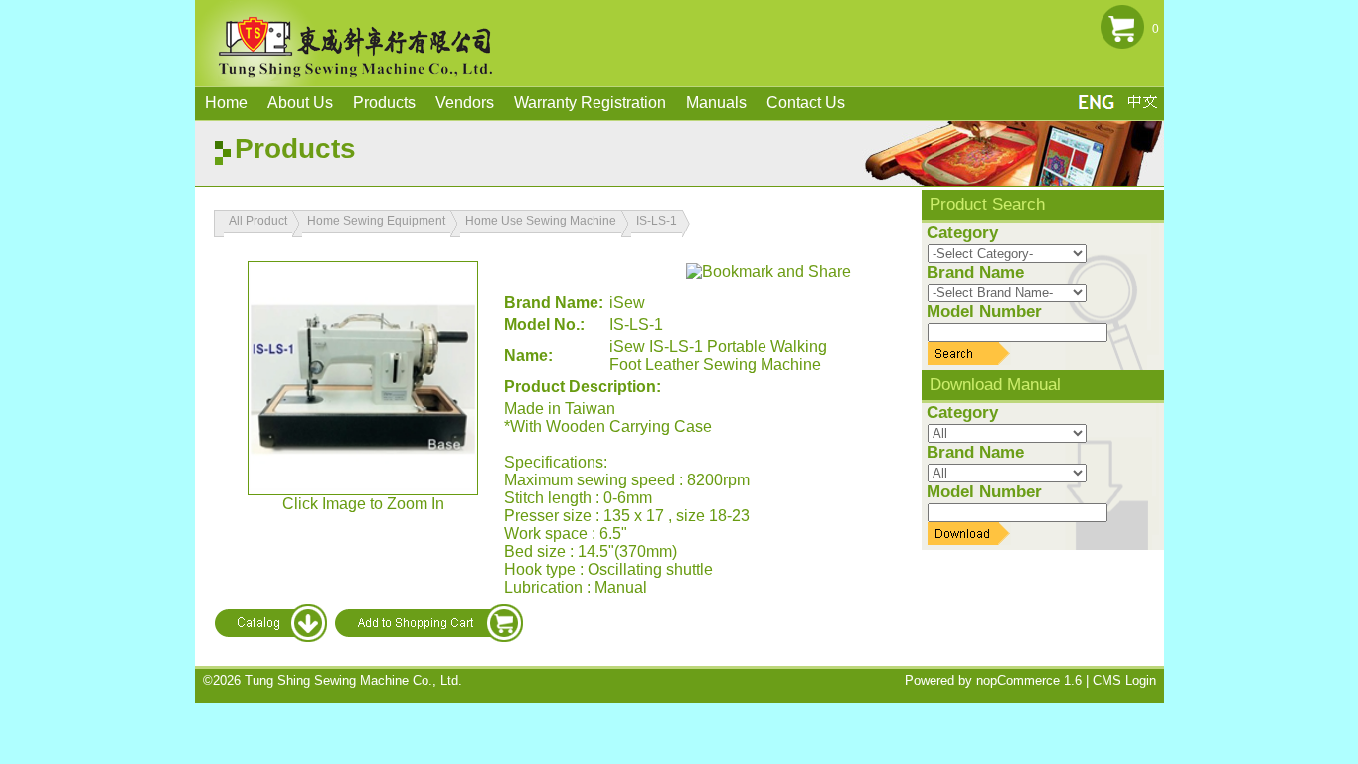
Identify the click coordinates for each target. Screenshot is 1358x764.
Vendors (464, 103)
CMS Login (1124, 680)
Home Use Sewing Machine (540, 221)
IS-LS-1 (656, 221)
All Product (258, 221)
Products (384, 103)
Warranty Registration (590, 103)
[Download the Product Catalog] (271, 637)
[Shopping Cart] (1122, 47)
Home (226, 103)
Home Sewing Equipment (376, 221)
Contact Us (805, 103)
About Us (300, 103)
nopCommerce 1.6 (1029, 680)
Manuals (716, 103)
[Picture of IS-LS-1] (363, 378)
